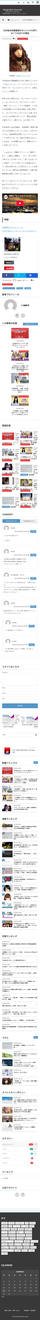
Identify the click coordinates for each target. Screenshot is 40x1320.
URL (3, 698)
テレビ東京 (34, 1241)
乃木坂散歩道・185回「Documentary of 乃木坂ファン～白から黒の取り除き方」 (25, 863)
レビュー (17, 1163)
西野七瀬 (33, 1247)
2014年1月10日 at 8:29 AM (20, 626)
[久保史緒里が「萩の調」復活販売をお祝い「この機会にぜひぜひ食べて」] (26, 485)
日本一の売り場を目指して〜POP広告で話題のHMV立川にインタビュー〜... (25, 1119)
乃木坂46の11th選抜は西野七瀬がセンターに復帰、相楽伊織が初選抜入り (19, 990)
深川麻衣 (19, 1247)
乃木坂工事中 (20, 1235)
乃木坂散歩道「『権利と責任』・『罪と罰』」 (25, 854)
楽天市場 (9, 268)
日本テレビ (28, 1238)
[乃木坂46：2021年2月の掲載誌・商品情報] (8, 503)
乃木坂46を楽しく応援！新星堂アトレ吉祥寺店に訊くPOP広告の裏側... (25, 1110)
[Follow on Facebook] (23, 1194)
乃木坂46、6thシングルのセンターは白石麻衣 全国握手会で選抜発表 (26, 897)
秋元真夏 (12, 1247)
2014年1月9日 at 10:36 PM (21, 606)
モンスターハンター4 (11, 254)
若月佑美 (11, 1223)
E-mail (3, 693)
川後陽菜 (4, 1223)
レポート (17, 1153)
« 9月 (2, 1296)
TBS (27, 1223)
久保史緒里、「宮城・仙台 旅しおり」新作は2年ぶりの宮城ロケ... (25, 790)
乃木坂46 (20, 288)
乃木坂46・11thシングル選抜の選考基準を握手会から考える (19, 966)
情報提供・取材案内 (30, 1310)
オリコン (4, 1232)
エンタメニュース (22, 38)
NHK (10, 1226)
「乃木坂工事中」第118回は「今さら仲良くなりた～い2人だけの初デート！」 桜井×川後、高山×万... (19, 1013)
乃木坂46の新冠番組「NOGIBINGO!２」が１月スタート (25, 880)
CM (32, 1244)
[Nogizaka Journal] (12, 12)
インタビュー (17, 1158)
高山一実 (24, 1250)
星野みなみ (12, 1232)
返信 (34, 531)
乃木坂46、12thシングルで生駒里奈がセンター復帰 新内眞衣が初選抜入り (25, 888)
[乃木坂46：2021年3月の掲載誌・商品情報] (26, 471)
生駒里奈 (26, 1241)
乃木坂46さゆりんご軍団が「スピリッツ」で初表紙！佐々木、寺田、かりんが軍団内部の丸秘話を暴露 (25, 925)
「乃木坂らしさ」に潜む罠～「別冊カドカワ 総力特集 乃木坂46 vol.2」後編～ (19, 998)
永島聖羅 (28, 1235)
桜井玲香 (32, 1223)
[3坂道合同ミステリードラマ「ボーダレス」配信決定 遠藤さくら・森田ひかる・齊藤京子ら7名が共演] (26, 499)
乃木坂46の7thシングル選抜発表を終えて (14, 960)
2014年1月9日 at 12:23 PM (21, 555)
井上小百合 (18, 1244)
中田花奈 (31, 1250)
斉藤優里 (28, 288)
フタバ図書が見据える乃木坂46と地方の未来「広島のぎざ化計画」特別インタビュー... (25, 1101)
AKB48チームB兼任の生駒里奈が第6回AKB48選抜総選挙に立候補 (25, 827)
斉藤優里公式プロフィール (12, 227)
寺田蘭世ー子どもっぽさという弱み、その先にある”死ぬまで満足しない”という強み (25, 836)
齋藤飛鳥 (26, 1247)
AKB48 (32, 1226)
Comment (4, 672)
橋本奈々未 (5, 1247)
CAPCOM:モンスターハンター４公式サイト (19, 231)
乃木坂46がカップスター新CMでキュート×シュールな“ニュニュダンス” (20, 345)
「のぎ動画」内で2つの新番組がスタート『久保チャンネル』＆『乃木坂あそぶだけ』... (25, 799)
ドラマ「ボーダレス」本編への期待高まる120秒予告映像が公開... (25, 808)
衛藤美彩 (4, 1226)
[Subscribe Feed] (28, 2)
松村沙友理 (28, 1232)
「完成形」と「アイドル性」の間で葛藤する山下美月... (25, 1081)
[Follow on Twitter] (23, 2)
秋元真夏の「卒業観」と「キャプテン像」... (24, 1046)
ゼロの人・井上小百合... (20, 1072)
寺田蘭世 (20, 1229)
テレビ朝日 (25, 1226)
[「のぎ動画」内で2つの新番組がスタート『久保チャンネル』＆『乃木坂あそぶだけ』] (20, 404)
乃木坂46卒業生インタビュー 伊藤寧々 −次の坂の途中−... (25, 1128)
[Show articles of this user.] (11, 305)
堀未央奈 (12, 1238)
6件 (15, 38)
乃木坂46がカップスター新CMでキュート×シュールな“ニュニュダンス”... (26, 771)
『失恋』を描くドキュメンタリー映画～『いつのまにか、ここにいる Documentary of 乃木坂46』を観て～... (25, 1064)
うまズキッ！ (18, 1241)
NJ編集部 (19, 280)
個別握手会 (28, 1229)
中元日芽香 (26, 1244)
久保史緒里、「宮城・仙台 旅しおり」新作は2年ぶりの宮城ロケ (20, 390)
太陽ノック (20, 1232)
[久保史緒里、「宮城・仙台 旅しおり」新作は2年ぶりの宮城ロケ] (20, 382)
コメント (27, 280)
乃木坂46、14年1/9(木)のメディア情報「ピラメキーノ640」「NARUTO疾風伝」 (11, 723)
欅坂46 (11, 1244)
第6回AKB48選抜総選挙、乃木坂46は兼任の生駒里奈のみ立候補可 (19, 1027)
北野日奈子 (5, 1238)
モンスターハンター (9, 288)
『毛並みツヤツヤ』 (21, 76)
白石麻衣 (17, 1250)
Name (3, 687)
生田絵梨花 (20, 1238)
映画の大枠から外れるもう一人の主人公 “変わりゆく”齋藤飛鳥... (26, 1054)
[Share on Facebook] (19, 2)
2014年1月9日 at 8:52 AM (22, 531)
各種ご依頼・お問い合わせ (12, 1310)
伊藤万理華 (12, 1235)
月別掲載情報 (24, 474)
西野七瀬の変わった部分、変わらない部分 (25, 916)
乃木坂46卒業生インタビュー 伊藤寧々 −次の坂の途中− (18, 1020)
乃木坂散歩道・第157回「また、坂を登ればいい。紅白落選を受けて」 (26, 846)
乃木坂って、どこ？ (7, 1241)
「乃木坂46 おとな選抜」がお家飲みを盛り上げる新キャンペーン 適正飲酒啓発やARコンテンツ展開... (25, 780)
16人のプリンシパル (7, 1250)
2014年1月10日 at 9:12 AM (20, 644)
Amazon (9, 262)
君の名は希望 (5, 1229)
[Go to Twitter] (23, 316)
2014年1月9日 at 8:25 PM (21, 578)
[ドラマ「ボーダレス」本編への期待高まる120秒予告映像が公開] (8, 469)
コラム (17, 1149)
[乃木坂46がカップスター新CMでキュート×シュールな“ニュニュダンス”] (20, 337)
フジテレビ (17, 1226)
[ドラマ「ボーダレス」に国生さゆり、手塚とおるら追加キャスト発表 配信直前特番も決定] (8, 483)
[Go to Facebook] (17, 316)
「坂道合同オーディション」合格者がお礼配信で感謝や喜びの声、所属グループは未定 (25, 906)
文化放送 (4, 1253)
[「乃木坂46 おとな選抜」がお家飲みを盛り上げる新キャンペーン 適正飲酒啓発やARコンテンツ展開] (20, 359)
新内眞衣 (4, 1235)
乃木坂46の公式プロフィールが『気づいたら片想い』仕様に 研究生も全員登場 (25, 871)
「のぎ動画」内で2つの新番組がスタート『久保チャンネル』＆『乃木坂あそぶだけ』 (20, 412)
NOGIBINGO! (20, 1223)
